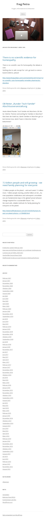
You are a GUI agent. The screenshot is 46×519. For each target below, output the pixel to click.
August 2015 (6, 400)
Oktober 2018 (7, 337)
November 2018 (8, 334)
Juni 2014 (5, 428)
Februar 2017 (7, 365)
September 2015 (8, 398)
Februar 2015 (7, 413)
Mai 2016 (5, 380)
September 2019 (8, 316)
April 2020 (6, 304)
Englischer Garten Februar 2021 (13, 248)
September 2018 (8, 339)
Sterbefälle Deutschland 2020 (12, 255)
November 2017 (8, 349)
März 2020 (6, 306)
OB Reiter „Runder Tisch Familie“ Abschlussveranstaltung (19, 105)
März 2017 (6, 362)
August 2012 (6, 469)
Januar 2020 (6, 311)
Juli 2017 (5, 352)
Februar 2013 (7, 462)
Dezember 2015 (8, 390)
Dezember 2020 (8, 283)
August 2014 (6, 426)
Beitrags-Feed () (9, 497)
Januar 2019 (6, 329)
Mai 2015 (5, 406)
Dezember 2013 (8, 444)
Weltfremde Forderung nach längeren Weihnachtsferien (21, 258)
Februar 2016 (7, 385)
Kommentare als (9, 500)
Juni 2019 (5, 321)
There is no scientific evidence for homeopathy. (19, 58)
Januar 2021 (6, 281)
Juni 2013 (5, 459)
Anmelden (6, 495)
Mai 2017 (5, 357)
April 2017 (6, 360)
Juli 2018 (5, 342)
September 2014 (8, 423)
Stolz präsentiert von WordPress (12, 515)
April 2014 (6, 434)
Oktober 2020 (7, 288)
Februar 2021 (7, 278)
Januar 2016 (6, 388)
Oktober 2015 (7, 395)
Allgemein (23, 88)
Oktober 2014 (7, 421)
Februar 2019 (7, 327)
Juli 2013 (5, 456)
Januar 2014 (6, 441)
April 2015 (6, 408)
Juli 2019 (5, 319)
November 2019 (8, 314)
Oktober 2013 (7, 449)
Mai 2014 (5, 431)
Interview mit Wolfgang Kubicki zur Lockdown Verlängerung (22, 250)
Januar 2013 (6, 464)
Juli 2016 (5, 378)
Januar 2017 (6, 367)
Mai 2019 (5, 324)
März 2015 (6, 411)
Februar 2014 (7, 439)
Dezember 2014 (8, 418)
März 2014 (6, 436)
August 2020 (6, 293)
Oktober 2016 (7, 375)
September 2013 (8, 451)
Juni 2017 (5, 355)
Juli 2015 (5, 403)
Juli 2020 (5, 296)
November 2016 (8, 372)
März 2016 (6, 383)
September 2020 (8, 291)
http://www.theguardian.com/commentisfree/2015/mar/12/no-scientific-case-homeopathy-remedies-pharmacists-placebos (23, 80)
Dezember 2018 (8, 332)
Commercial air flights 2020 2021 (13, 253)
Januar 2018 (6, 347)
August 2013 (6, 454)
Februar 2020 (7, 309)
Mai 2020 (5, 301)
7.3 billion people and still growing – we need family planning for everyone (22, 184)
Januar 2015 (6, 416)
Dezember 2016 (8, 370)
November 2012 (8, 467)
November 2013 (8, 446)
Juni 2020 (5, 299)
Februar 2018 (7, 344)
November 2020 (8, 286)
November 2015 (8, 393)
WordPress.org (7, 502)
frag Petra (23, 4)
